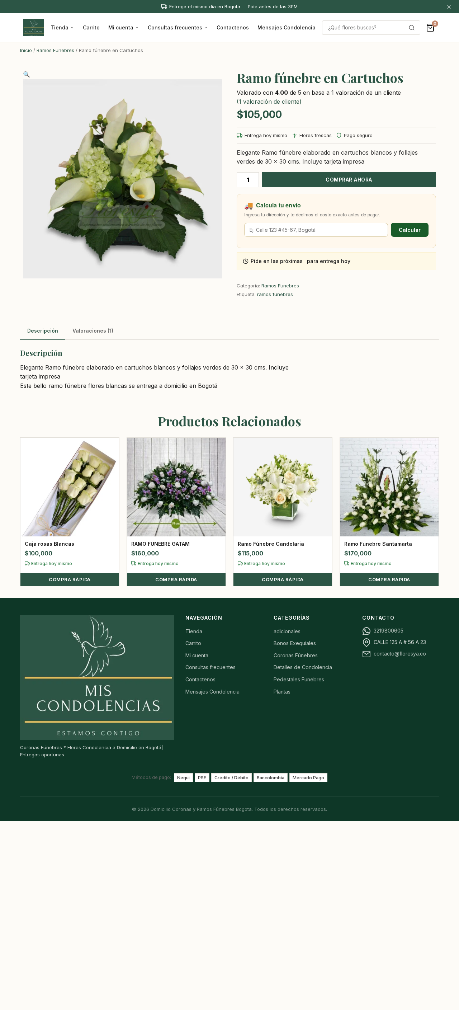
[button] (26, 74)
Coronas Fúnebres (296, 655)
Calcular (410, 230)
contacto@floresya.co (400, 653)
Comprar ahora (349, 180)
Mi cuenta (120, 27)
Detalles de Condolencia (303, 667)
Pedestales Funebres (299, 679)
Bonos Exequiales (295, 643)
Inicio (26, 50)
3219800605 (388, 631)
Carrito (91, 27)
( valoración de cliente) (269, 101)
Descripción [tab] (42, 331)
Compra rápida (70, 579)
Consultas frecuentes (175, 27)
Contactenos (233, 27)
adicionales (287, 631)
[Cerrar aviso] (449, 6)
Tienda (59, 27)
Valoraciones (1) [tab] (92, 331)
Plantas (282, 692)
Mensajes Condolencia (286, 27)
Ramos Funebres (55, 50)
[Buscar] (411, 27)
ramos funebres (275, 294)
